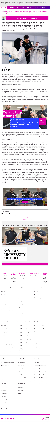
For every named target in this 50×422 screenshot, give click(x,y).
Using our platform (21, 362)
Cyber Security (37, 307)
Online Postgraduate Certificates (8, 313)
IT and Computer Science (23, 304)
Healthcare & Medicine (9, 11)
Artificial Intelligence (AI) (39, 297)
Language (20, 307)
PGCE (2, 341)
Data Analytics (37, 294)
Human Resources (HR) (39, 304)
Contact (19, 393)
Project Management (38, 310)
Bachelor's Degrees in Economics (41, 335)
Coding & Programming (39, 313)
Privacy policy (4, 390)
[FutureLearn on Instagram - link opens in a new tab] (4, 418)
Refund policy (4, 393)
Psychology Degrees (5, 328)
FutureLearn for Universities (40, 365)
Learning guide (21, 368)
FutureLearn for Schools (39, 374)
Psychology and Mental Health (24, 301)
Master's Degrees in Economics (24, 345)
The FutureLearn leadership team (8, 362)
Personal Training (18, 11)
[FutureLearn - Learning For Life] (45, 418)
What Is (42, 7)
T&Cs (2, 387)
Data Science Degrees (5, 338)
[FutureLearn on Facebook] (2, 418)
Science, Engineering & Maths (24, 313)
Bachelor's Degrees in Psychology (41, 328)
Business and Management (23, 291)
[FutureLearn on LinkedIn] (14, 418)
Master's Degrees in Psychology (24, 325)
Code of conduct (4, 399)
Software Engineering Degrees (7, 344)
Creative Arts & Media (22, 310)
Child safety (20, 387)
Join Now (24, 264)
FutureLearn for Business (39, 368)
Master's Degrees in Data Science (24, 332)
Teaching (19, 297)
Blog (2, 371)
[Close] (48, 2)
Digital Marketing (37, 291)
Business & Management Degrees (8, 347)
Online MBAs (3, 325)
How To (36, 7)
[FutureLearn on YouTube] (11, 418)
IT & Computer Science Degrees (7, 335)
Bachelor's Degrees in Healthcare (41, 325)
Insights (29, 7)
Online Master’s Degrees (6, 307)
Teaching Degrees (4, 331)
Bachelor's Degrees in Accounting (41, 331)
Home (3, 11)
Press (22, 7)
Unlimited (20, 374)
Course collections (38, 316)
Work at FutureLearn (5, 365)
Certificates (20, 371)
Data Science (37, 301)
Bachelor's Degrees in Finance (40, 338)
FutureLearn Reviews (22, 365)
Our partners (36, 362)
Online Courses (4, 291)
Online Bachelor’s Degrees (6, 310)
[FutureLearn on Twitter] (8, 418)
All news (3, 7)
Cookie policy (4, 396)
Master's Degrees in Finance (23, 342)
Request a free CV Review (23, 377)
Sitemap (2, 405)
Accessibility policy (5, 402)
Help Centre (20, 390)
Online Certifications (5, 294)
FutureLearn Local (13, 7)
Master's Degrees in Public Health (24, 339)
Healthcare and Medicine (23, 294)
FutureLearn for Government (40, 371)
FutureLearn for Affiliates (39, 377)
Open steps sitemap (5, 408)
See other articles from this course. (27, 18)
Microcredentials (4, 297)
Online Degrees (4, 304)
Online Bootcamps (5, 301)
